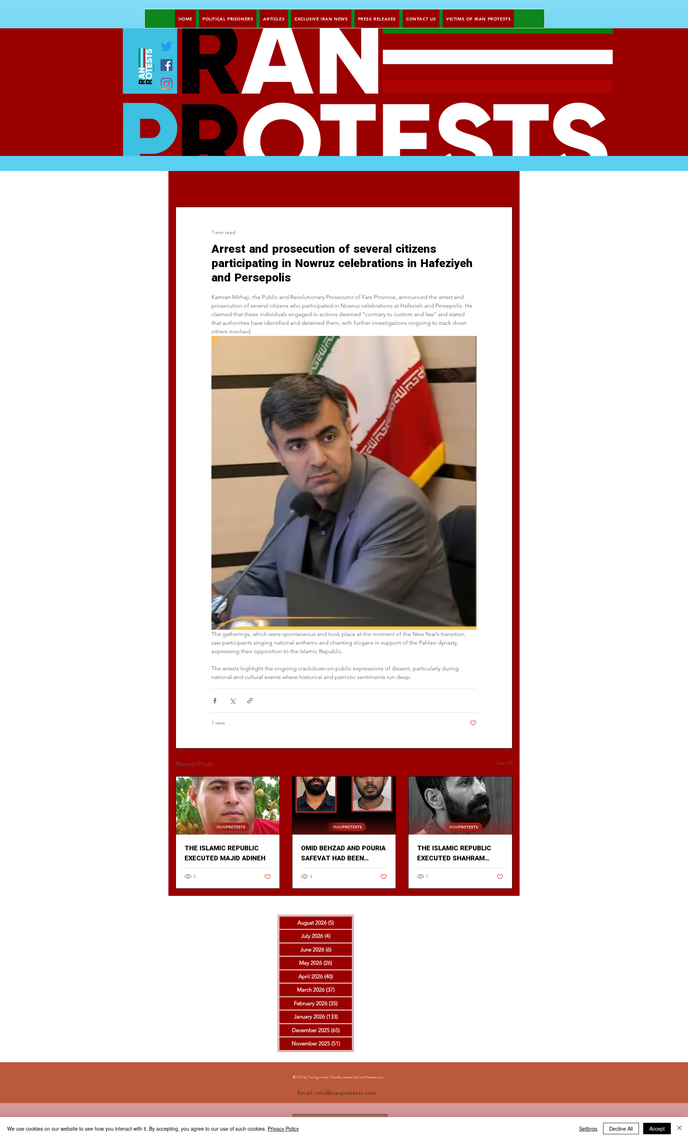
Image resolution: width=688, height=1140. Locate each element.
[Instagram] (166, 84)
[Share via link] (250, 700)
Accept (657, 1128)
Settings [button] (588, 1128)
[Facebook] (166, 65)
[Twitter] (166, 46)
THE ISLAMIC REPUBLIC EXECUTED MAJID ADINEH (225, 854)
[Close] (679, 1128)
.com (380, 1077)
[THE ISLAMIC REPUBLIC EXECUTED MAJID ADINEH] (228, 805)
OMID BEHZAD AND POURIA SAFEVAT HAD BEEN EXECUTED (343, 854)
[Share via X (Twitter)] (232, 700)
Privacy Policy (283, 1128)
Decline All (621, 1128)
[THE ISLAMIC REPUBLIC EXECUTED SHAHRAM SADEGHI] (460, 805)
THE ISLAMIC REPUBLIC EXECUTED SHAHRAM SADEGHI (454, 854)
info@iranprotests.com (346, 1092)
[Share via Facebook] (214, 700)
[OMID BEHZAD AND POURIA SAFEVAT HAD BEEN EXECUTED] (344, 805)
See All (504, 763)
